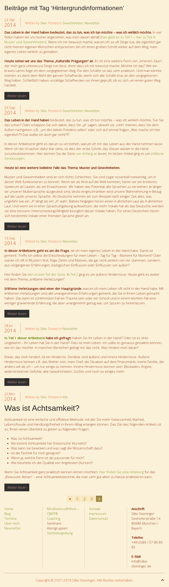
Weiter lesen (16, 95)
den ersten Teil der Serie (46, 274)
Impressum (97, 513)
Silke (43, 23)
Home (8, 509)
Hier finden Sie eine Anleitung (121, 472)
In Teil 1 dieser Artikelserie (24, 338)
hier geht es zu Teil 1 (116, 37)
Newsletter (92, 23)
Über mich (12, 523)
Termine (10, 518)
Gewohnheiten (72, 23)
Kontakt (94, 509)
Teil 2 (74, 274)
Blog (7, 513)
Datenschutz (98, 518)
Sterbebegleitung (60, 533)
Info (65, 397)
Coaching (53, 518)
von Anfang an (86, 153)
